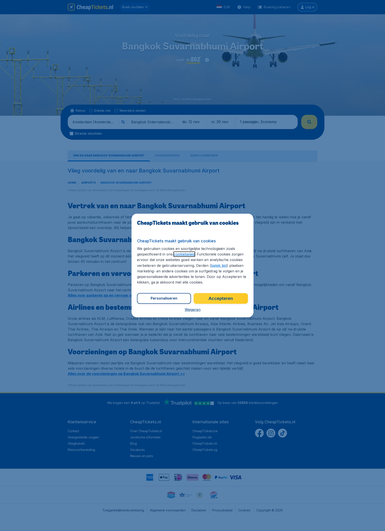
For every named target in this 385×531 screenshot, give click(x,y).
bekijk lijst (219, 265)
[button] (193, 309)
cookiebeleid (184, 254)
